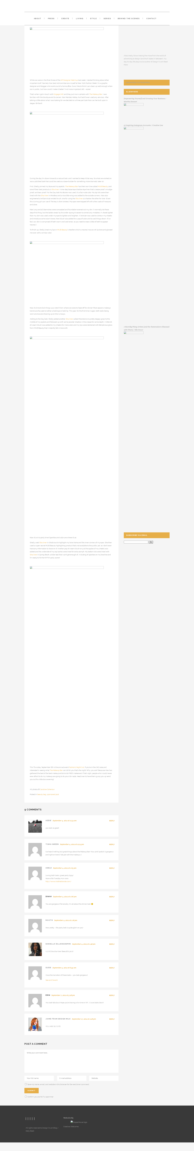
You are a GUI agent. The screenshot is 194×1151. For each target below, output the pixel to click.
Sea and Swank (52, 980)
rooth (49, 920)
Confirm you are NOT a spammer (40, 1097)
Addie (48, 820)
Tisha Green (52, 844)
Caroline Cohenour (47, 789)
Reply (112, 821)
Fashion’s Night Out (76, 767)
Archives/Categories (138, 83)
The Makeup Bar (95, 94)
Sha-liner (55, 189)
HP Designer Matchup (69, 80)
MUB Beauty (103, 186)
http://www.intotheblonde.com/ (58, 881)
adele (49, 868)
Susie (48, 968)
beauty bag (41, 794)
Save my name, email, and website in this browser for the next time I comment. (58, 1084)
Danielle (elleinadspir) (58, 944)
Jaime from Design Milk (58, 1019)
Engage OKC (58, 94)
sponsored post (53, 794)
